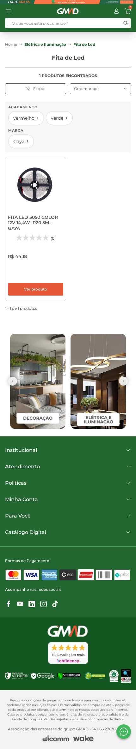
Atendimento (22, 467)
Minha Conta (21, 499)
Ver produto (35, 289)
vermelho (26, 118)
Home (11, 44)
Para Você (18, 516)
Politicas (16, 483)
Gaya (21, 141)
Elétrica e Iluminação (45, 44)
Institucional (21, 450)
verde (59, 118)
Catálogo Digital (25, 532)
